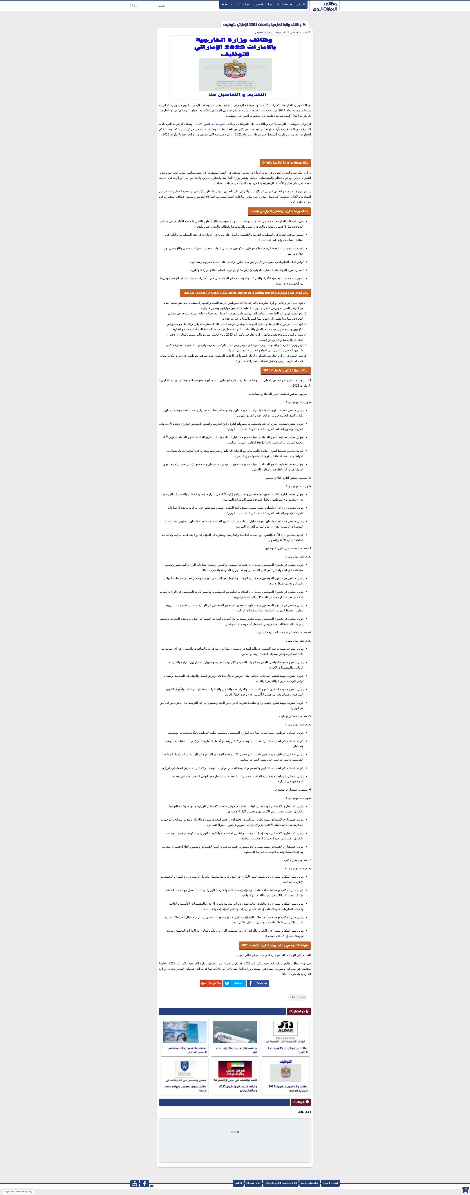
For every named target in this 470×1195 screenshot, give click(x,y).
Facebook (262, 983)
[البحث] (134, 6)
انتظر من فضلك (253, 1183)
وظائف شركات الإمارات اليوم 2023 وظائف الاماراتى (238, 1088)
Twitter (238, 983)
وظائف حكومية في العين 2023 (216, 124)
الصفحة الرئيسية (330, 1183)
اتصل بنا (238, 1183)
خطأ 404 (227, 4)
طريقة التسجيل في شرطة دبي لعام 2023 (259, 134)
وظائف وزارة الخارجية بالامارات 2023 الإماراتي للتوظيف (288, 1088)
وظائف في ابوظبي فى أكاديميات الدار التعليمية (288, 1050)
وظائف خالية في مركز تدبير (198, 129)
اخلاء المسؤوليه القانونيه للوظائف (281, 1183)
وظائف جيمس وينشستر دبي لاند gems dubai (185, 1088)
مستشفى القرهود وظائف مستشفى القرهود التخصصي (187, 1050)
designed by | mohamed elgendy (17, 1191)
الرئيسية (300, 4)
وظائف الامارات (284, 4)
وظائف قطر (242, 4)
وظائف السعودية (262, 4)
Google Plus (215, 983)
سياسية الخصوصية (309, 1183)
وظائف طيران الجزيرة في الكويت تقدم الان (236, 1050)
